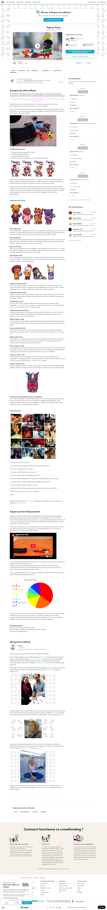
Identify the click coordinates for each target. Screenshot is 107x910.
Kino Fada (40, 748)
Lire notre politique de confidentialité (10, 897)
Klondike (53, 713)
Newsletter (79, 892)
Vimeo (26, 748)
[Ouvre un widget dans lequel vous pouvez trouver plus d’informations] (102, 907)
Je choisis (17, 902)
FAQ (28, 70)
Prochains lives (44, 883)
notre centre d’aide (64, 868)
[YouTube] (59, 907)
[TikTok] (50, 907)
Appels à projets (63, 883)
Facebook (29, 501)
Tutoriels (42, 890)
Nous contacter (81, 885)
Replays (42, 894)
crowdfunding (13, 850)
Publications (35, 70)
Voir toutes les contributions (74, 240)
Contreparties (21, 70)
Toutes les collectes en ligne (80, 56)
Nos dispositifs (62, 890)
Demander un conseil (45, 888)
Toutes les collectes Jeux (53, 20)
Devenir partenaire (63, 885)
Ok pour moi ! (27, 902)
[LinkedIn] (56, 907)
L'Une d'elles (49, 670)
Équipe (79, 888)
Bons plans (43, 885)
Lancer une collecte (10, 2)
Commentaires (57, 70)
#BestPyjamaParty (20, 503)
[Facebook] (47, 907)
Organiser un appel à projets (66, 888)
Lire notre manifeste (79, 901)
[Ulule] (32, 907)
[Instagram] (53, 907)
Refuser (6, 902)
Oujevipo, (42, 657)
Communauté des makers (47, 881)
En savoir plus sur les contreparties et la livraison (79, 199)
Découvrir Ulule (80, 883)
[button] (3, 907)
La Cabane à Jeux (41, 663)
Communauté (20, 2)
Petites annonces (45, 892)
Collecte (13, 70)
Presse (78, 890)
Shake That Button (35, 659)
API (60, 892)
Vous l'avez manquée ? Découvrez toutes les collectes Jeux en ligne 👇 (80, 51)
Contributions (46, 70)
